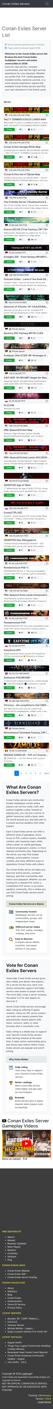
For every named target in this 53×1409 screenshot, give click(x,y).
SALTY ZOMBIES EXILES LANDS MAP (25, 119)
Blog (9, 1294)
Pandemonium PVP (15, 622)
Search (11, 1237)
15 (22, 495)
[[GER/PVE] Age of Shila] (26, 476)
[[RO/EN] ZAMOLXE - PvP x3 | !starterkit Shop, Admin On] (26, 746)
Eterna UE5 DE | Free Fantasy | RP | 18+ (26, 229)
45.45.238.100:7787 (17, 618)
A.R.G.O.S (12, 1321)
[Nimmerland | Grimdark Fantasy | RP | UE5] (26, 723)
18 (22, 578)
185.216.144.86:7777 (18, 508)
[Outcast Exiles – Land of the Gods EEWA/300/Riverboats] (26, 270)
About (10, 1288)
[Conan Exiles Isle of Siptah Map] (26, 165)
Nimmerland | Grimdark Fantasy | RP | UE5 (28, 732)
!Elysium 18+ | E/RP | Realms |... (23, 1318)
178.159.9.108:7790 (17, 198)
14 (22, 468)
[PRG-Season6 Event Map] (26, 421)
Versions (11, 1256)
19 (22, 605)
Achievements (14, 1301)
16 (22, 523)
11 (22, 388)
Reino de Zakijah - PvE (14, 1159)
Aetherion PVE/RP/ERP (17, 677)
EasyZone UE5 (12, 650)
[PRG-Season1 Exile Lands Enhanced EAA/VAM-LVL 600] (26, 586)
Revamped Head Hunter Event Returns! (27, 1352)
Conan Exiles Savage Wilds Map (22, 146)
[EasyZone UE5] (26, 641)
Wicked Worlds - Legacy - (20, 1328)
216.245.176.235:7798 (19, 115)
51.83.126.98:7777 (17, 252)
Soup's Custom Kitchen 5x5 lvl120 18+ (27, 1331)
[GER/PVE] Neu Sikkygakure (20, 540)
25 (21, 765)
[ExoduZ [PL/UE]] (26, 503)
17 (22, 550)
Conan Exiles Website (18, 1270)
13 (22, 440)
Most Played (13, 1246)
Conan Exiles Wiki (16, 1274)
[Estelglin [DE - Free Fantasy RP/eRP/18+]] (26, 248)
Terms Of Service (16, 1304)
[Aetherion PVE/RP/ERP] (26, 668)
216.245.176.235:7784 (19, 170)
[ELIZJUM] (26, 396)
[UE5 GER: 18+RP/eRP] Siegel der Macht (26, 377)
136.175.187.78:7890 (18, 426)
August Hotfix (14, 1342)
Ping (9, 1259)
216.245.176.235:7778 (18, 142)
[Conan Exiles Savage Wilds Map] (26, 137)
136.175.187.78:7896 (18, 591)
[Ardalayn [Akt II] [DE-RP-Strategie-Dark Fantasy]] (26, 346)
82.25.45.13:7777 (16, 646)
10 (22, 360)
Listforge (26, 1373)
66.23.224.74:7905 (17, 302)
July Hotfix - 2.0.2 (16, 1362)
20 (21, 633)
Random (11, 1250)
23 (21, 715)
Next (46, 773)
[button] (47, 115)
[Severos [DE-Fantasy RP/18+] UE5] (26, 324)
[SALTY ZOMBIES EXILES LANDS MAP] (26, 110)
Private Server (18, 329)
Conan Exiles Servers (15, 3)
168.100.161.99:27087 (18, 275)
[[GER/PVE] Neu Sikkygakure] (26, 531)
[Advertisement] (26, 17)
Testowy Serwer (15, 1325)
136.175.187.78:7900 (18, 453)
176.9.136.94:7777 (17, 373)
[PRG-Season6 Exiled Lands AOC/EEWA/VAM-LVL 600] (26, 448)
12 (22, 413)
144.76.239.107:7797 (18, 536)
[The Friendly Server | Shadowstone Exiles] (26, 193)
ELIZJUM (9, 405)
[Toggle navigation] (47, 4)
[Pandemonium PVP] (26, 613)
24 (21, 737)
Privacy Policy (14, 1307)
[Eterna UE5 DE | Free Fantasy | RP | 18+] (26, 220)
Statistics (12, 1291)
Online (9, 129)
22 (21, 688)
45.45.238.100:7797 (17, 563)
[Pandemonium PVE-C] (26, 558)
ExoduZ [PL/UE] (13, 512)
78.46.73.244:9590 (17, 751)
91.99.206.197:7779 (17, 225)
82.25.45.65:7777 (16, 401)
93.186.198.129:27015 (18, 701)
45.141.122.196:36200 (18, 673)
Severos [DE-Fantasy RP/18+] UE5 (23, 333)
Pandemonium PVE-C (16, 567)
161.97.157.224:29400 (18, 481)
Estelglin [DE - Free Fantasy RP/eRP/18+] (27, 256)
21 (22, 660)
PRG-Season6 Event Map (18, 430)
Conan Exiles (14, 1298)
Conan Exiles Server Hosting (22, 1277)
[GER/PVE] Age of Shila (17, 485)
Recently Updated (16, 1243)
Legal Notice (44, 1402)
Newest (11, 1240)
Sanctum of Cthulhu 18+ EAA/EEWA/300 (27, 306)
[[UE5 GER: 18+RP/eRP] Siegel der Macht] (26, 368)
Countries (12, 1253)
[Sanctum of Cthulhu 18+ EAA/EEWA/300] (26, 297)
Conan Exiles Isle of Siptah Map (22, 174)
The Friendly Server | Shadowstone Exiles (28, 201)
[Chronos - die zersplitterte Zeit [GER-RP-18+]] (26, 696)
